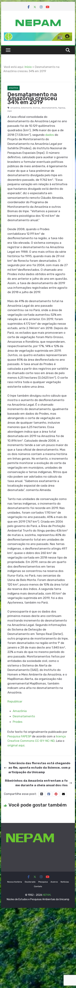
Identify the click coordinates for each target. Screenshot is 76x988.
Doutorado (30, 882)
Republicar (14, 701)
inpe (9, 111)
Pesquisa (43, 882)
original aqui (15, 745)
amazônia (15, 108)
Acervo (54, 882)
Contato (38, 886)
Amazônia (13, 88)
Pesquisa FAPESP (19, 736)
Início (28, 67)
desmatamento (49, 108)
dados (50, 135)
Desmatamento (24, 716)
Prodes (17, 721)
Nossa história (14, 882)
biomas (36, 108)
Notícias (65, 882)
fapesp (61, 108)
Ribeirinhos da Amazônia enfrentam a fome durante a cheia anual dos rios (36, 783)
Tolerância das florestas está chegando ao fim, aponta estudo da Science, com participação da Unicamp (39, 767)
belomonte (26, 108)
